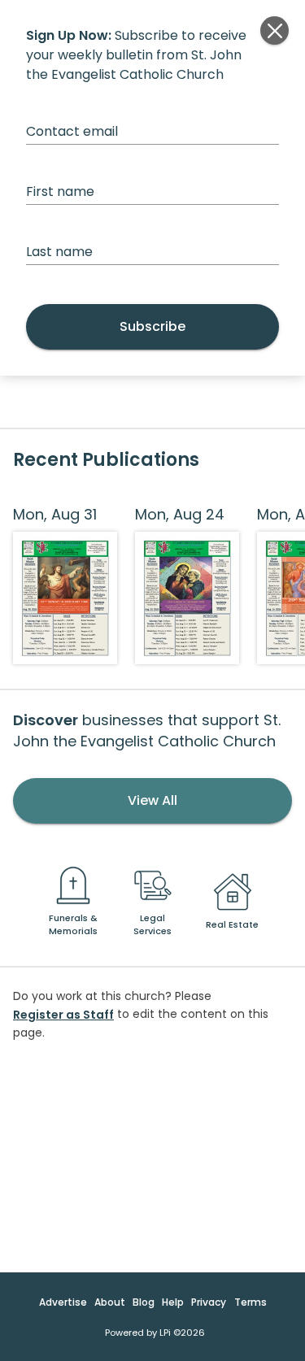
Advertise (63, 1302)
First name (60, 191)
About (109, 1302)
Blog (144, 1302)
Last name (59, 251)
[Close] (274, 30)
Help (173, 1302)
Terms (250, 1302)
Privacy (208, 1302)
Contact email (72, 131)
